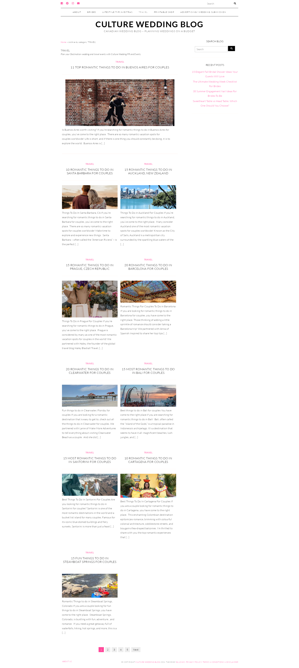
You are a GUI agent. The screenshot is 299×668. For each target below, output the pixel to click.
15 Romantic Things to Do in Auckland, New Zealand (148, 171)
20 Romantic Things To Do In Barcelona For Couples (148, 267)
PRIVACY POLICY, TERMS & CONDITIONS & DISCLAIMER (212, 662)
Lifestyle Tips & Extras (117, 12)
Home (63, 42)
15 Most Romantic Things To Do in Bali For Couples (148, 371)
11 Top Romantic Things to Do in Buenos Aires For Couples (120, 67)
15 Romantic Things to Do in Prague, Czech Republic (90, 267)
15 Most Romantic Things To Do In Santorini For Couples (89, 460)
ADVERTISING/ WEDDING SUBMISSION (203, 12)
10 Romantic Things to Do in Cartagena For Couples (148, 460)
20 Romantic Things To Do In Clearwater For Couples (90, 371)
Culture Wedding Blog (149, 24)
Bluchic (180, 662)
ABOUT (77, 12)
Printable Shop (164, 12)
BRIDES (91, 12)
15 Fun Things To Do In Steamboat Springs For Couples (89, 560)
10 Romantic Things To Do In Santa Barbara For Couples (90, 171)
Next (136, 649)
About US (67, 661)
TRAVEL (143, 12)
